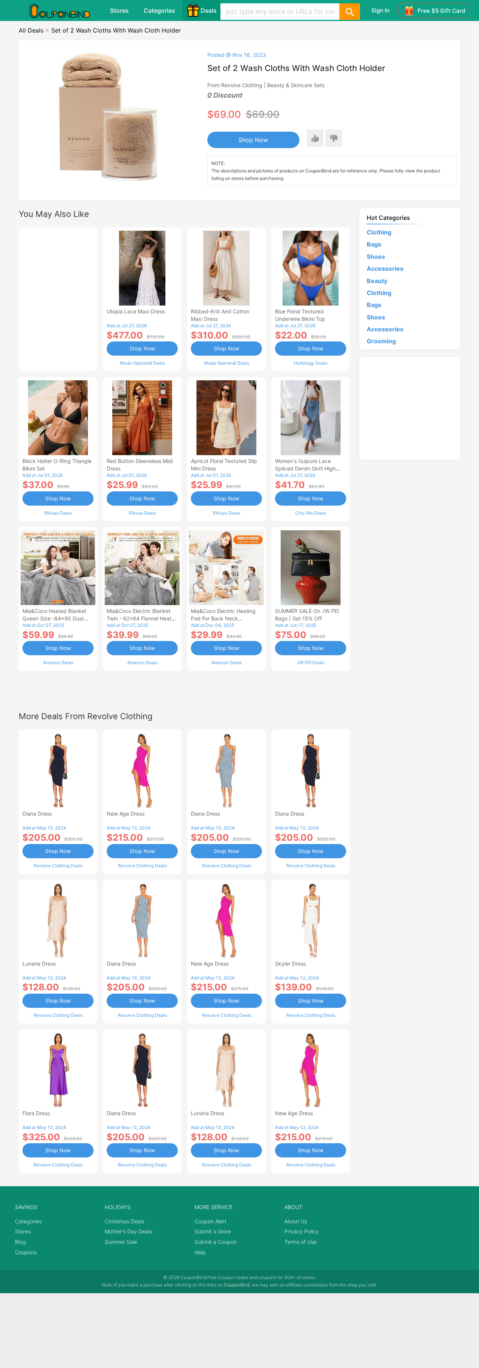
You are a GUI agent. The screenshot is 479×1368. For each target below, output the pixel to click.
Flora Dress (36, 1113)
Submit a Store (213, 1231)
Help (200, 1252)
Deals (209, 10)
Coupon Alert (210, 1221)
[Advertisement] (58, 298)
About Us (295, 1221)
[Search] (349, 11)
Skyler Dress (290, 963)
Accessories (385, 268)
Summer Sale (121, 1242)
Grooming (381, 341)
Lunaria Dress (39, 963)
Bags (374, 244)
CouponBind (237, 1285)
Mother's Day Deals (128, 1231)
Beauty (377, 281)
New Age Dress (125, 813)
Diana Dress (37, 813)
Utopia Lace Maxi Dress (136, 311)
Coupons (26, 1252)
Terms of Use (300, 1242)
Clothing (379, 232)
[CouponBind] (65, 10)
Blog (20, 1242)
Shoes (376, 256)
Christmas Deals (124, 1221)
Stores (119, 10)
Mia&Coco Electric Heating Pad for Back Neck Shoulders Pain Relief (223, 618)
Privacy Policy (301, 1231)
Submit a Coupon (216, 1242)
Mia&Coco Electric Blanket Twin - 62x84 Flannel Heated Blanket (142, 618)
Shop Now (253, 140)
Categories (159, 10)
